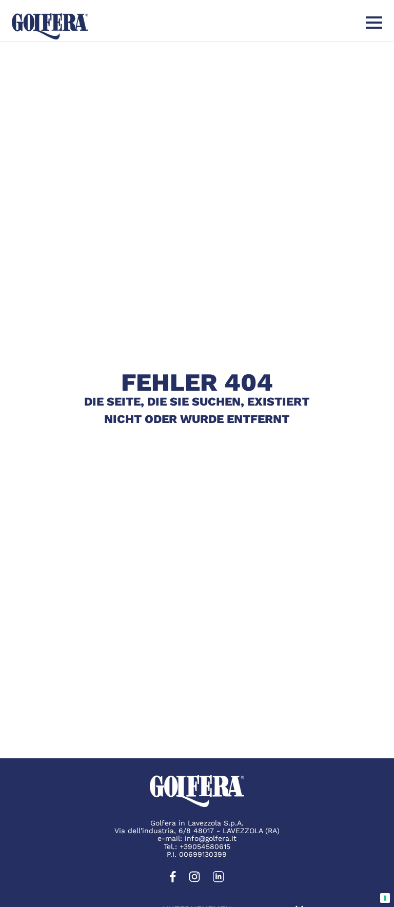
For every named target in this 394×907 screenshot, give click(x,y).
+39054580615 (205, 846)
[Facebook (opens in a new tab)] (173, 880)
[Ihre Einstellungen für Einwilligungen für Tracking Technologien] (385, 898)
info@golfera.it (211, 838)
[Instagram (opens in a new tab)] (194, 880)
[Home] (50, 26)
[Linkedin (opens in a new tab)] (218, 880)
